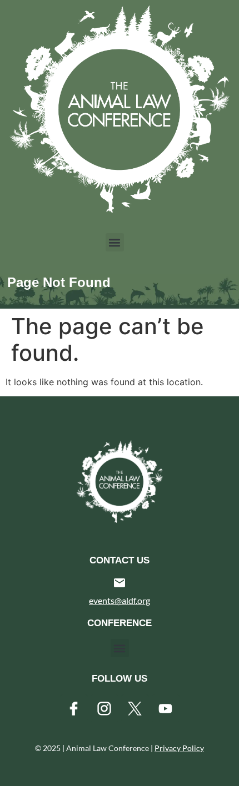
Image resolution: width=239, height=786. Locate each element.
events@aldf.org (119, 600)
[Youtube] (166, 708)
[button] (115, 242)
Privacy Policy (179, 748)
